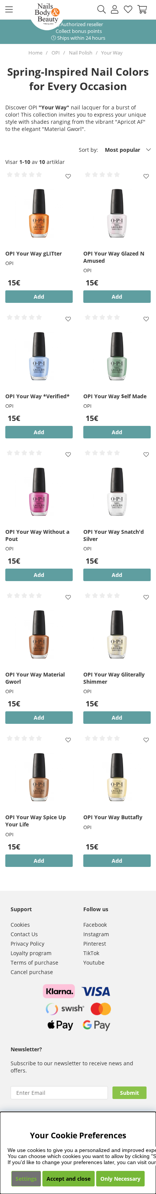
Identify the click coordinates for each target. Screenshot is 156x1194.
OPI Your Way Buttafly (112, 817)
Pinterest (94, 943)
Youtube (94, 962)
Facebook (95, 924)
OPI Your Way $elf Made (115, 396)
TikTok (91, 953)
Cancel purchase (32, 972)
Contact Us (24, 934)
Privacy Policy (27, 943)
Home (35, 52)
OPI (55, 52)
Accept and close (68, 1178)
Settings (26, 1178)
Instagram (96, 934)
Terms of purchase (34, 962)
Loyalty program (31, 953)
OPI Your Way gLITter (33, 253)
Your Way (112, 52)
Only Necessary (120, 1178)
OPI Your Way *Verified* (37, 396)
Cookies (20, 924)
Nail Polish (80, 52)
